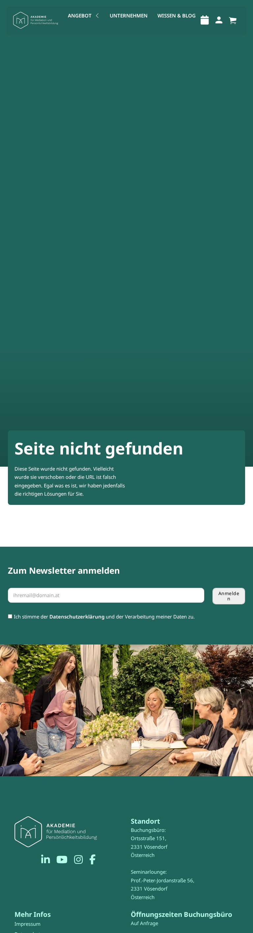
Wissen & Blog (176, 15)
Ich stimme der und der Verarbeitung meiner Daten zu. (104, 616)
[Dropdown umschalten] (97, 15)
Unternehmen (129, 15)
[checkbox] (10, 616)
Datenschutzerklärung (76, 616)
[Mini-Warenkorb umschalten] (233, 20)
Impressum (27, 923)
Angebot (80, 15)
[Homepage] (35, 20)
